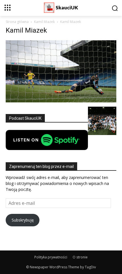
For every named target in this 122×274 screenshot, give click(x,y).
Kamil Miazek (44, 21)
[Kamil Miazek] (61, 100)
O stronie (80, 257)
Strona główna (17, 21)
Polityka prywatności (50, 257)
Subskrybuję (23, 220)
